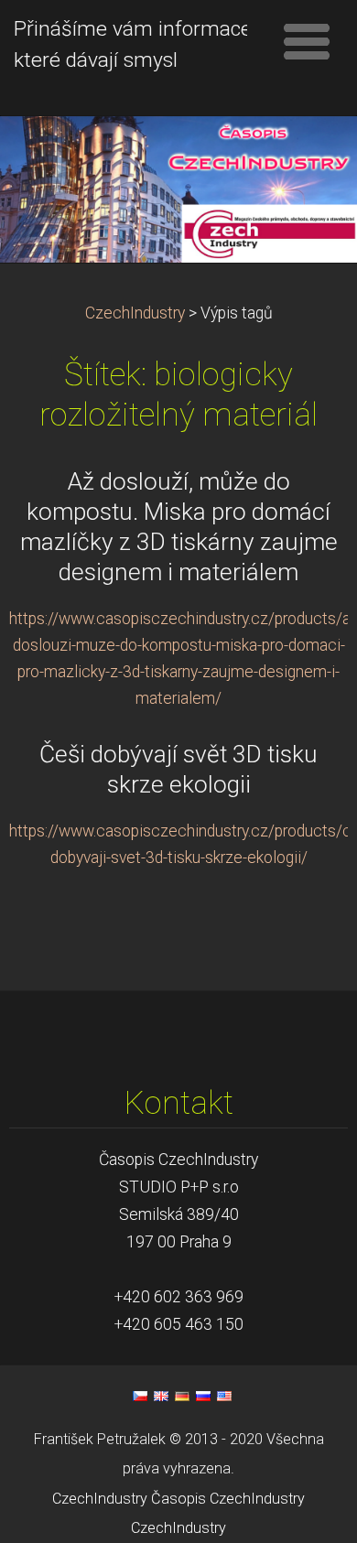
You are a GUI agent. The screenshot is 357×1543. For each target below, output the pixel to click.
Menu (306, 41)
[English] (161, 1395)
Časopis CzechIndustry (228, 1498)
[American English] (224, 1395)
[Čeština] (140, 1395)
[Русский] (203, 1395)
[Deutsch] (182, 1395)
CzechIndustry (135, 313)
